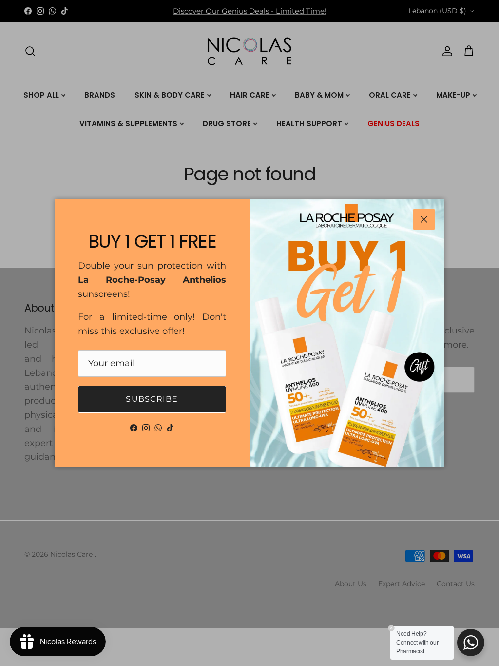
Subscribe (152, 399)
